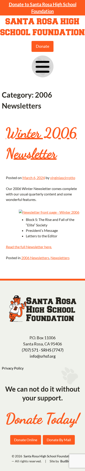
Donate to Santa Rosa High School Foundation (42, 8)
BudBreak (67, 461)
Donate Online (25, 440)
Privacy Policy (13, 368)
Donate (42, 46)
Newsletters (60, 258)
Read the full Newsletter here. (29, 247)
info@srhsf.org (43, 356)
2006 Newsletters (35, 258)
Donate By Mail (59, 440)
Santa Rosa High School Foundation (42, 27)
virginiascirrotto (62, 177)
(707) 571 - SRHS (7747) (42, 349)
